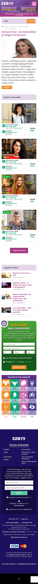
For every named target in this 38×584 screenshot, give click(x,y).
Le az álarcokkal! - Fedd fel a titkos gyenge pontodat (22, 310)
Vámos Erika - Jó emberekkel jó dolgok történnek (19, 33)
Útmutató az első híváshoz (28, 453)
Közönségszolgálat (12, 522)
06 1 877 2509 (19, 15)
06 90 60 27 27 (11, 132)
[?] (30, 497)
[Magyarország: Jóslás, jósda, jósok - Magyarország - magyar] (7, 3)
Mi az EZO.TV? (13, 519)
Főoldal (6, 449)
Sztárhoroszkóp (23, 26)
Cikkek (6, 460)
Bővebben (6, 87)
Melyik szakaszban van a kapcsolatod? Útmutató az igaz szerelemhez (22, 297)
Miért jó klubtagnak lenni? (29, 462)
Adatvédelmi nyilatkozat (19, 537)
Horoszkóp (8, 457)
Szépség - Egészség (9, 26)
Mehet (19, 493)
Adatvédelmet (29, 362)
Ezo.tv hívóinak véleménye (27, 458)
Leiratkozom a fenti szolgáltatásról (20, 509)
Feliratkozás (19, 367)
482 (32, 130)
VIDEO (7, 177)
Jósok (6, 452)
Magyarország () (17, 555)
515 (32, 237)
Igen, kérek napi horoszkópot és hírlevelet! (19, 358)
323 (32, 166)
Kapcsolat (24, 519)
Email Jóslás (26, 449)
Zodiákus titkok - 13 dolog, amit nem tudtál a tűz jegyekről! (22, 285)
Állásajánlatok (27, 522)
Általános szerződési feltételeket (13, 532)
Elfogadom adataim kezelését (19, 497)
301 (32, 201)
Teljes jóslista (19, 250)
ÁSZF (16, 362)
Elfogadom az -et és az (19, 362)
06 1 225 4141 (11, 126)
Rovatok (31, 21)
